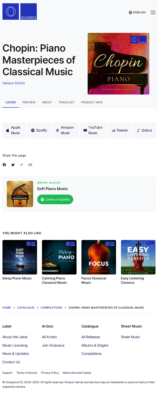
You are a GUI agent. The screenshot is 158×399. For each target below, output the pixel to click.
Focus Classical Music (94, 280)
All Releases (90, 337)
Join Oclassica (53, 345)
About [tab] (47, 102)
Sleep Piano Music (17, 278)
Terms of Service (26, 372)
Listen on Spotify (58, 199)
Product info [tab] (92, 102)
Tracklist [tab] (67, 102)
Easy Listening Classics (132, 280)
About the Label (14, 337)
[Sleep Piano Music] (19, 257)
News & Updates (15, 353)
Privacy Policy (50, 372)
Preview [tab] (28, 102)
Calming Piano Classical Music (54, 280)
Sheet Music (130, 337)
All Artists (49, 337)
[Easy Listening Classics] (138, 257)
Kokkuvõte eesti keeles (77, 372)
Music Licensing (15, 345)
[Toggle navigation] (153, 12)
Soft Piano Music (52, 188)
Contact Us (11, 362)
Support (7, 372)
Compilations (91, 353)
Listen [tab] (11, 102)
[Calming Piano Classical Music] (59, 257)
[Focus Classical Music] (98, 257)
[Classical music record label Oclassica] (22, 12)
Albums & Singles (94, 345)
